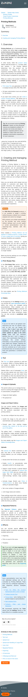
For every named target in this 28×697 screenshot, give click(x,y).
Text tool (6, 361)
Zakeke (3, 12)
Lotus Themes (11, 691)
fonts (22, 370)
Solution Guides (7, 14)
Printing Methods (8, 18)
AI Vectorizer (6, 653)
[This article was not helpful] (8, 622)
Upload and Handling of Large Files (13, 642)
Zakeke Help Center (13, 12)
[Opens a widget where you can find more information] (5, 694)
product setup (22, 62)
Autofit (9, 463)
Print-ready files (7, 86)
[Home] (6, 3)
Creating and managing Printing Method (14, 38)
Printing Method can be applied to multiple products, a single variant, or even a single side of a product (14, 234)
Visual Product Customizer (10, 16)
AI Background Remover (9, 656)
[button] (25, 3)
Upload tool (7, 450)
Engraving (5, 650)
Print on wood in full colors (10, 658)
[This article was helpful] (4, 622)
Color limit (6, 645)
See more (5, 662)
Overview (5, 35)
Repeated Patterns (8, 648)
